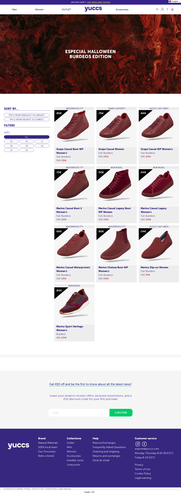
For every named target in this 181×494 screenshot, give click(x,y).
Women (39, 9)
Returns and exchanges (106, 455)
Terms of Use (142, 469)
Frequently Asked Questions (109, 447)
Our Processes (47, 451)
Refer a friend (46, 455)
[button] (175, 1)
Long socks (73, 464)
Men (14, 9)
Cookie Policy (143, 473)
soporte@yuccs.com (147, 448)
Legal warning (143, 477)
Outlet (70, 442)
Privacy (139, 464)
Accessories (122, 9)
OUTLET (66, 9)
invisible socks (75, 460)
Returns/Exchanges (104, 442)
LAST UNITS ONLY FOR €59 (98, 2)
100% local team (47, 447)
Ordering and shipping (106, 451)
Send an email (101, 460)
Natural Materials (48, 442)
